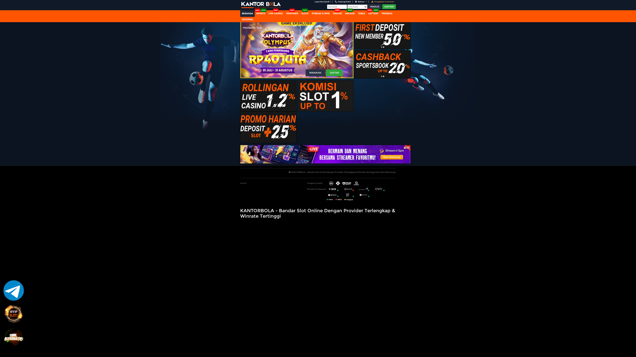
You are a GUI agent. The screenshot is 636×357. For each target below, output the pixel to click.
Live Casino (275, 13)
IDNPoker (292, 13)
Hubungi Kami (344, 1)
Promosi (387, 13)
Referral (247, 19)
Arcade (350, 13)
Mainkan (315, 72)
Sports (260, 13)
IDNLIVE (337, 13)
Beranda (247, 13)
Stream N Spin (321, 13)
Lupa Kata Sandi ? (323, 1)
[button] (286, 76)
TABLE (361, 13)
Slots (304, 13)
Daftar (389, 6)
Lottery (373, 13)
